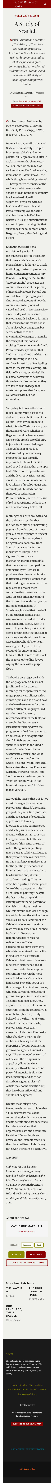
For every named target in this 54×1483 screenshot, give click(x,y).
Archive (38, 1385)
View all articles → (27, 1231)
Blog (31, 1385)
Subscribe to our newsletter (27, 106)
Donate (16, 1254)
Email (39, 1245)
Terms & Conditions (27, 1394)
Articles (23, 1385)
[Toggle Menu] (9, 4)
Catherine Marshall (23, 92)
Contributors (14, 1389)
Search (33, 1389)
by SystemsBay (28, 1469)
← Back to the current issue (27, 1262)
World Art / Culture (27, 16)
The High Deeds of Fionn (36, 1291)
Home (14, 1385)
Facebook (27, 1245)
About (25, 1389)
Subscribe (36, 1254)
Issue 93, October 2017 (30, 101)
